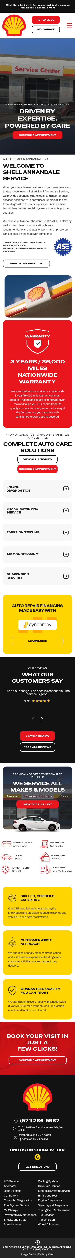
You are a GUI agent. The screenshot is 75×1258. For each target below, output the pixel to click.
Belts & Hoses (12, 1190)
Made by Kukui (46, 1254)
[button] (42, 719)
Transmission (46, 1219)
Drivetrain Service (49, 1186)
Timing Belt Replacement (54, 1210)
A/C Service (11, 1181)
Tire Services (46, 1214)
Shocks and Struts (15, 1219)
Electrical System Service (54, 1190)
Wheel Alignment (48, 1224)
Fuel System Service (16, 1205)
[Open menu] (69, 25)
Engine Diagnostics (50, 1200)
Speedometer (12, 1224)
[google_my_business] (37, 1157)
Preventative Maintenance (20, 1214)
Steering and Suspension (53, 1205)
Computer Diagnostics (18, 1200)
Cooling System (48, 1181)
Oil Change (11, 1210)
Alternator (10, 1186)
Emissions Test (47, 1195)
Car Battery (11, 1195)
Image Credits (28, 1254)
